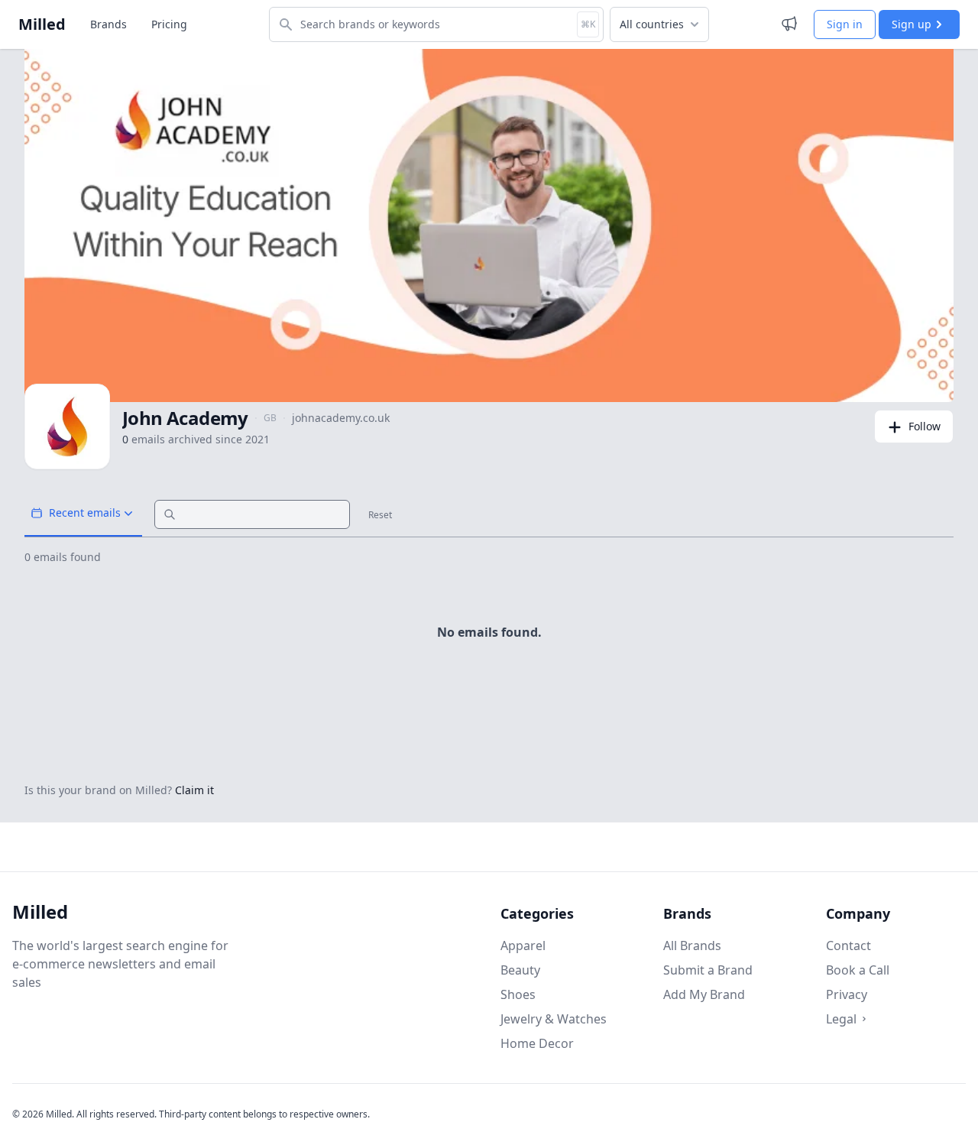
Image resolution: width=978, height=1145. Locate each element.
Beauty (520, 970)
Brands (108, 24)
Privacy (846, 994)
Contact (848, 945)
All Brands (692, 945)
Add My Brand (704, 994)
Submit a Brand (708, 970)
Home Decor (537, 1043)
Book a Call (857, 970)
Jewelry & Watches (553, 1018)
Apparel (523, 945)
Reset (380, 515)
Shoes (518, 994)
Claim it (194, 790)
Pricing (169, 24)
